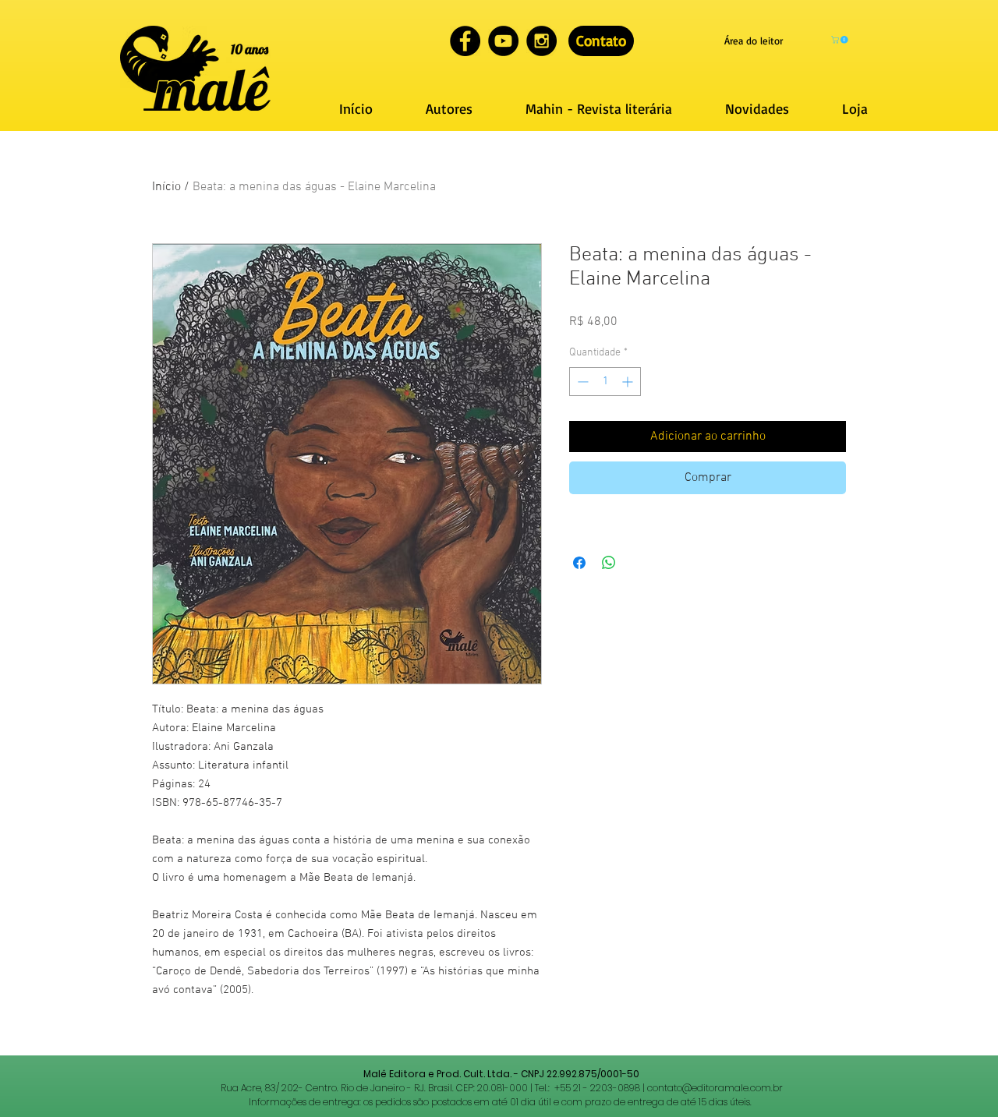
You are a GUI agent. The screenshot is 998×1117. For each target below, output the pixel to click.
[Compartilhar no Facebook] (579, 562)
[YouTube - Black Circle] (503, 41)
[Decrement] (581, 381)
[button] (840, 40)
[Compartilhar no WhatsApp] (609, 562)
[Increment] (629, 381)
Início (166, 187)
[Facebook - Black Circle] (465, 41)
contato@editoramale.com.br (715, 1087)
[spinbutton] (605, 381)
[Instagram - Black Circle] (541, 41)
